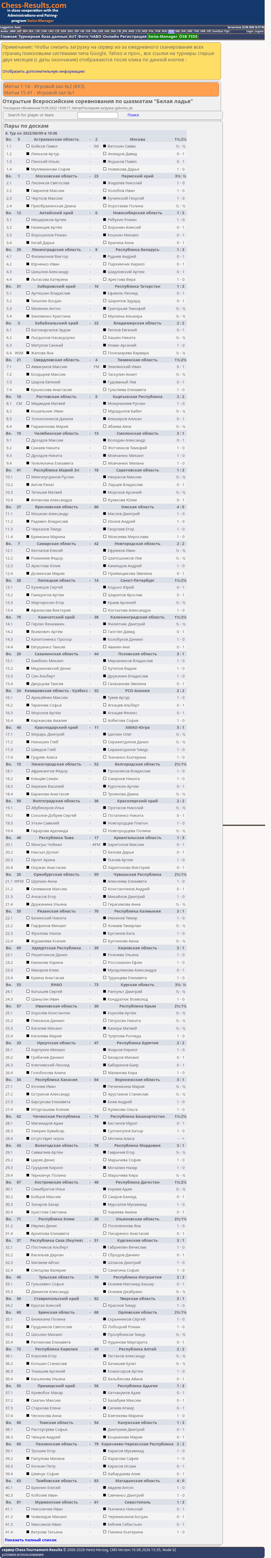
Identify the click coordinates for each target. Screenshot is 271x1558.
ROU (164, 31)
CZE (57, 31)
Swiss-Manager (163, 36)
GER (100, 31)
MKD (131, 31)
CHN (44, 31)
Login (249, 31)
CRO (50, 31)
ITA (119, 31)
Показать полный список (31, 1539)
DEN (63, 31)
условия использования (22, 1554)
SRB (177, 31)
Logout (259, 31)
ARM (13, 31)
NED (144, 31)
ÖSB (183, 36)
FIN (88, 31)
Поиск (133, 114)
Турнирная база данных (43, 36)
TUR (196, 31)
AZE (19, 31)
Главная (9, 36)
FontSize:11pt (221, 31)
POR (157, 31)
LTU (138, 31)
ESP (77, 31)
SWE (189, 31)
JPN (125, 31)
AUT (72, 36)
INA (113, 31)
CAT (37, 31)
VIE (209, 31)
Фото (83, 36)
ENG (70, 31)
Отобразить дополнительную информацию (43, 71)
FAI (82, 31)
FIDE (193, 36)
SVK (183, 31)
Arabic (4, 31)
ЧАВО (95, 36)
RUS (171, 31)
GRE (107, 31)
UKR (202, 31)
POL (151, 31)
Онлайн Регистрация (125, 36)
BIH (25, 31)
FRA (94, 31)
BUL (31, 31)
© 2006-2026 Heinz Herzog (85, 1549)
